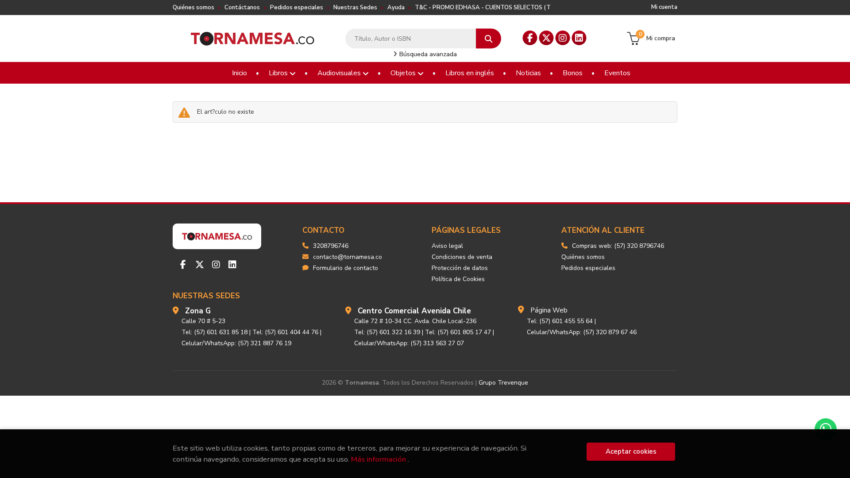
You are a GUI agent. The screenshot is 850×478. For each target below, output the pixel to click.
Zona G (198, 311)
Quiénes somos (193, 8)
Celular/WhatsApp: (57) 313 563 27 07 (409, 343)
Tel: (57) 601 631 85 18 (214, 332)
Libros (279, 73)
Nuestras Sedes (355, 8)
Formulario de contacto (345, 268)
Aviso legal (447, 246)
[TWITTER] (546, 38)
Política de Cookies (458, 279)
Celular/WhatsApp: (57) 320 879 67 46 (582, 332)
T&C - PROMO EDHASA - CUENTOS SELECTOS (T (483, 8)
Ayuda (396, 8)
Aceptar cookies (631, 451)
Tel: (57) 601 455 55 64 (560, 321)
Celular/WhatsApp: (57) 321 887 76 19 (236, 343)
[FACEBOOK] (530, 38)
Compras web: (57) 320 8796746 (618, 246)
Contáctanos (242, 8)
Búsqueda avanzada (427, 54)
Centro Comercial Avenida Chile (414, 311)
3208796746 (330, 246)
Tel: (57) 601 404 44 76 (285, 332)
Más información (378, 459)
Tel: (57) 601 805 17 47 (458, 332)
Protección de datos (460, 268)
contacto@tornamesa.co (347, 257)
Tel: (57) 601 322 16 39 (387, 332)
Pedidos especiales (296, 8)
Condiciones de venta (462, 257)
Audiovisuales (340, 73)
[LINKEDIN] (579, 38)
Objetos (403, 73)
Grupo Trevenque (503, 382)
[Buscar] (488, 39)
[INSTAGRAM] (563, 38)
